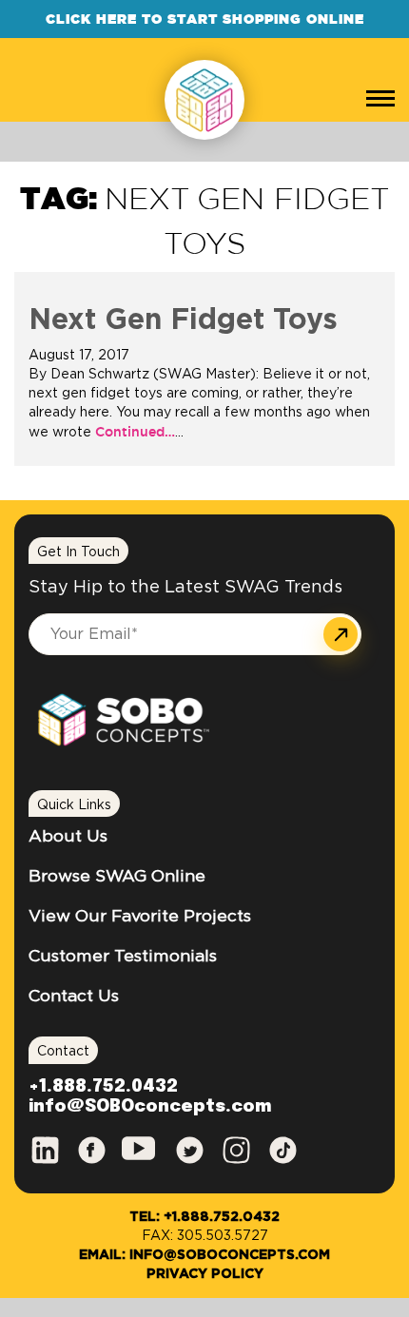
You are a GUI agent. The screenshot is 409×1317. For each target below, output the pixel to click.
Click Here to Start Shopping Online (205, 19)
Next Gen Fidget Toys (183, 320)
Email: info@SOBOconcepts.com (204, 1255)
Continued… (133, 431)
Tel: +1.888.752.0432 (204, 1217)
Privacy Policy (204, 1274)
